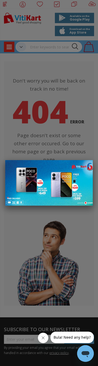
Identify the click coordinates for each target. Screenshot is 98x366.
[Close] (85, 167)
